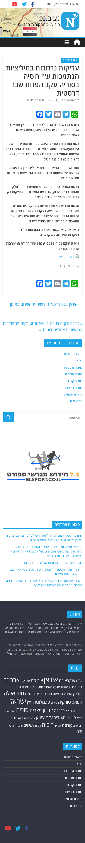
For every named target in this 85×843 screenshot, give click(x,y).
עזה (49, 717)
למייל (10, 653)
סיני (68, 718)
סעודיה (59, 717)
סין (73, 717)
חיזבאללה (14, 693)
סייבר (79, 718)
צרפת (13, 718)
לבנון (48, 710)
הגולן (35, 687)
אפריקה (25, 681)
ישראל (18, 701)
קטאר (57, 726)
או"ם (79, 680)
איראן (51, 679)
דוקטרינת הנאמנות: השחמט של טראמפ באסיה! (53, 563)
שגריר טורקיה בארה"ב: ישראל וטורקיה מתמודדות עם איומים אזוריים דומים (42, 326)
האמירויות (45, 687)
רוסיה (30, 100)
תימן (78, 731)
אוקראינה (67, 680)
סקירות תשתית (73, 394)
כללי (79, 361)
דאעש (56, 687)
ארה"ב (12, 680)
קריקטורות (76, 401)
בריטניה (76, 686)
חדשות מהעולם (73, 354)
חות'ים (30, 693)
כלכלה (59, 710)
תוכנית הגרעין (15, 725)
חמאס (77, 702)
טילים (54, 702)
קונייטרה (77, 725)
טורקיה (64, 702)
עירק (40, 717)
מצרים (36, 710)
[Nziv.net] (76, 42)
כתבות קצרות (70, 60)
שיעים (28, 725)
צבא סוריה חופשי (26, 718)
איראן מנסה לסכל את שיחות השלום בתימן (46, 304)
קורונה (67, 725)
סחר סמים (10, 711)
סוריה (38, 100)
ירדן (29, 702)
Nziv (51, 100)
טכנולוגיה (41, 702)
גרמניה (65, 687)
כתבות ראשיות (73, 388)
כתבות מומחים (73, 374)
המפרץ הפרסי (73, 693)
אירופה (37, 680)
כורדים (79, 711)
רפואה (37, 725)
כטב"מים (70, 711)
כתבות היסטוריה (72, 367)
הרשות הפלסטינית (49, 693)
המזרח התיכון (22, 686)
